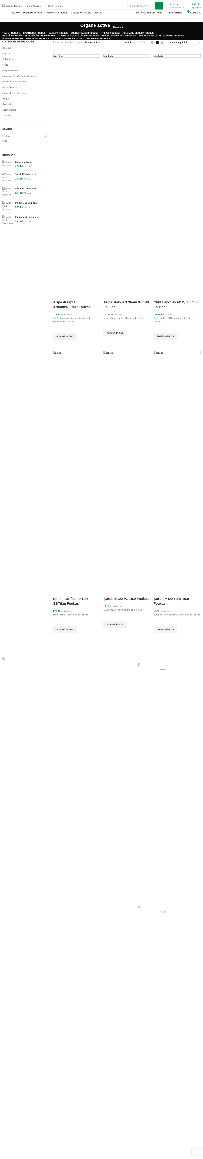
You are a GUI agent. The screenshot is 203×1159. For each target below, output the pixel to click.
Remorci (6, 104)
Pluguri (5, 98)
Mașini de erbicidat (11, 87)
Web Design (148, 1154)
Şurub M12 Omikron (25, 188)
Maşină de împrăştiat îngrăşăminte (19, 76)
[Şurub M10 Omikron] (7, 177)
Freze (5, 65)
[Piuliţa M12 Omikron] (7, 206)
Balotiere (6, 48)
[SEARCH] (159, 6)
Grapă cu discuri (10, 70)
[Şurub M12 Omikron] (7, 191)
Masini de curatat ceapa (14, 81)
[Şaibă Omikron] (7, 164)
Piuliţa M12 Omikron (26, 203)
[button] (65, 336)
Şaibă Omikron (23, 162)
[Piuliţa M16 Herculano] (7, 220)
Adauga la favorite (57, 329)
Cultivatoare (8, 59)
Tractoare (7, 115)
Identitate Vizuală (165, 1154)
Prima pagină (59, 42)
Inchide (59, 56)
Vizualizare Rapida (57, 344)
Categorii (118, 27)
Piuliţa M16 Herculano (27, 217)
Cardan (6, 53)
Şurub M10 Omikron (25, 174)
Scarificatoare (9, 110)
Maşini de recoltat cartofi (14, 93)
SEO (178, 1154)
